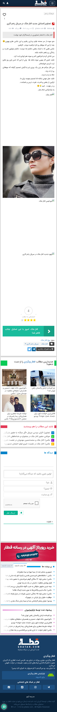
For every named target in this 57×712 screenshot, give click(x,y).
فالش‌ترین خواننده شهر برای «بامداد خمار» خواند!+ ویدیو (44, 415)
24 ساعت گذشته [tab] (20, 565)
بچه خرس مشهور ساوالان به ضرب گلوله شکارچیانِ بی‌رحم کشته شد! (27, 586)
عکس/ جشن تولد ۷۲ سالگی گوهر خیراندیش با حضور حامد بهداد (28, 579)
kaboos (49, 28)
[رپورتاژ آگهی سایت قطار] (28, 552)
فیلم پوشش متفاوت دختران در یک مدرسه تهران (34, 583)
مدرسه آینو (30, 696)
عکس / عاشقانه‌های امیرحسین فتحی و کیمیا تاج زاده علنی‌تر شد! (28, 575)
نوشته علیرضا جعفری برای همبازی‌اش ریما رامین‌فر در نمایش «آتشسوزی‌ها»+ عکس (15, 416)
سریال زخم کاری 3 (32, 343)
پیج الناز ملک (45, 340)
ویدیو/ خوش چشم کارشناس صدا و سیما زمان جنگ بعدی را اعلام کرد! (27, 601)
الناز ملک (44, 343)
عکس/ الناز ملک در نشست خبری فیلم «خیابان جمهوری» (27, 443)
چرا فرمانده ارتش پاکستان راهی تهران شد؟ (43, 389)
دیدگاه (17, 28)
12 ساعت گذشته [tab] (7, 565)
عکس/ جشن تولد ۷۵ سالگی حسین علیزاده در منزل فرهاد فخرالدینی (27, 593)
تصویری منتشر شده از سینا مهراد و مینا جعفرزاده (34, 572)
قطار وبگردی (29, 362)
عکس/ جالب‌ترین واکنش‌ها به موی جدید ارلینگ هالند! (32, 590)
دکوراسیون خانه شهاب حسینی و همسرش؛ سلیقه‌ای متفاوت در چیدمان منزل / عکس (15, 391)
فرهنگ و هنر (49, 13)
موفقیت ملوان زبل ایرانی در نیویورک (38, 597)
